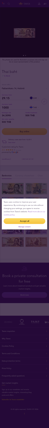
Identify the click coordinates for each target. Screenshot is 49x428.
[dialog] (24, 214)
